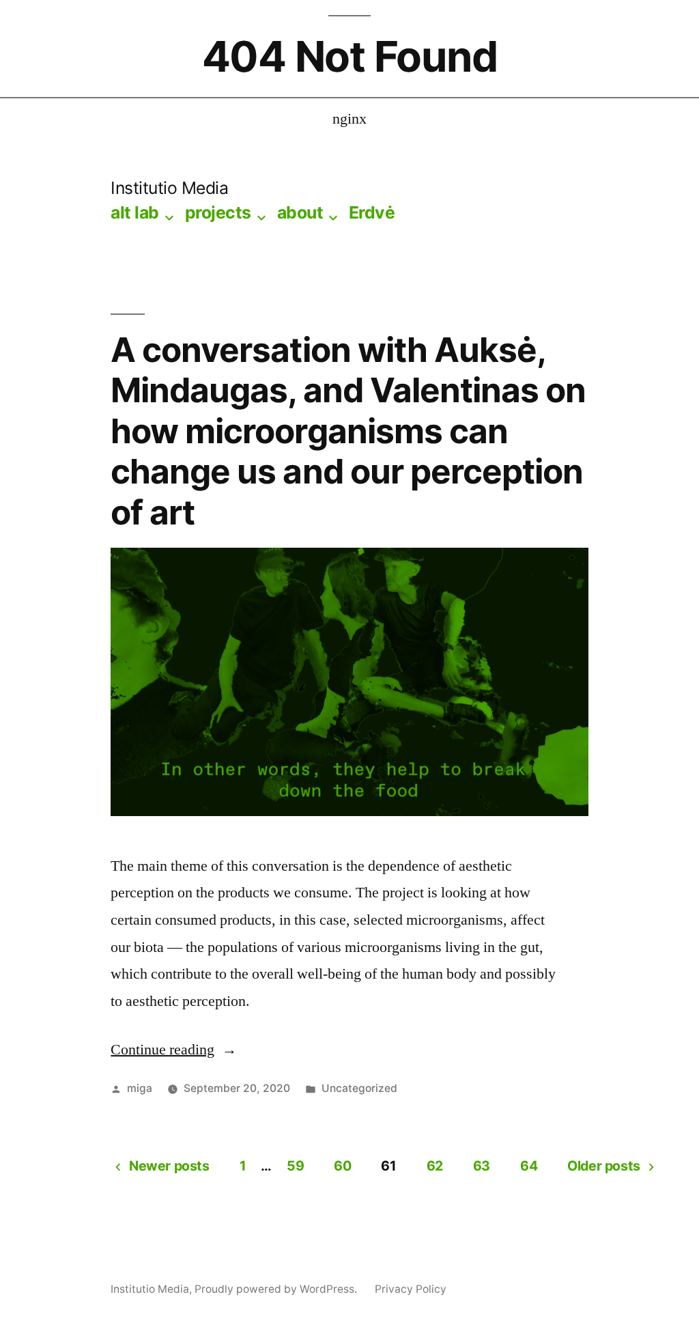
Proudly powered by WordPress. (277, 1289)
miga (139, 1088)
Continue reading (174, 1049)
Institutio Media (169, 188)
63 (481, 1166)
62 (435, 1166)
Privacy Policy (410, 1289)
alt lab (135, 212)
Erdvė (372, 212)
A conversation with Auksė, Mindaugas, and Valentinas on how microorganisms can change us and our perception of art (348, 431)
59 (295, 1166)
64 (528, 1166)
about (300, 212)
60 (342, 1166)
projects (218, 212)
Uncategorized (359, 1088)
